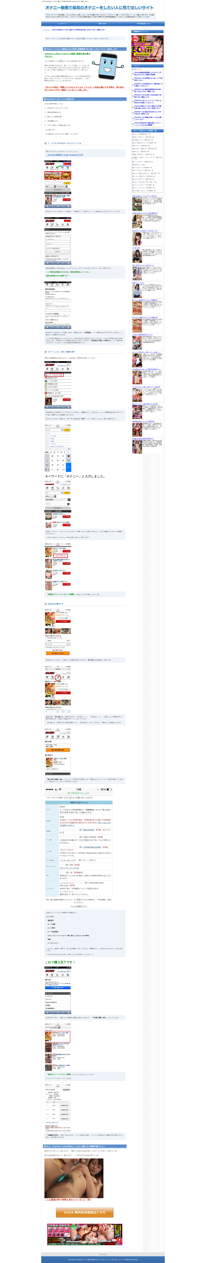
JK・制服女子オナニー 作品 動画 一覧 (145, 143)
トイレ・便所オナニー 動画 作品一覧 (144, 176)
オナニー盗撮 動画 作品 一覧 (142, 134)
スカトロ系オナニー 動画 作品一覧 (144, 179)
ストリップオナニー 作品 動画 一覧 (144, 188)
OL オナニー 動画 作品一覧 (142, 145)
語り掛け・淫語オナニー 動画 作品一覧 (145, 148)
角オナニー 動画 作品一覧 (141, 151)
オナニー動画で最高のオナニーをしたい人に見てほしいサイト (103, 1259)
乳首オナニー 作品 (139, 164)
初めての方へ (138, 69)
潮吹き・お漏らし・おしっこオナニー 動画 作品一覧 (148, 158)
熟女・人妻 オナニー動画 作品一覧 (144, 137)
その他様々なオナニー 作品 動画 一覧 (145, 190)
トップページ (46, 29)
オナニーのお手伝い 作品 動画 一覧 (145, 182)
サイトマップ (103, 1254)
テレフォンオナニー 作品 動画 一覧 (144, 185)
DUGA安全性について (144, 23)
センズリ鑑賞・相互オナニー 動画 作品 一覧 (147, 173)
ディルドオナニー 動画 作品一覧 (143, 161)
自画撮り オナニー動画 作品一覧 (143, 140)
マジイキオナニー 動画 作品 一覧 (143, 170)
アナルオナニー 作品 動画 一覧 (143, 167)
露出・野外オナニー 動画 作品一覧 (144, 154)
